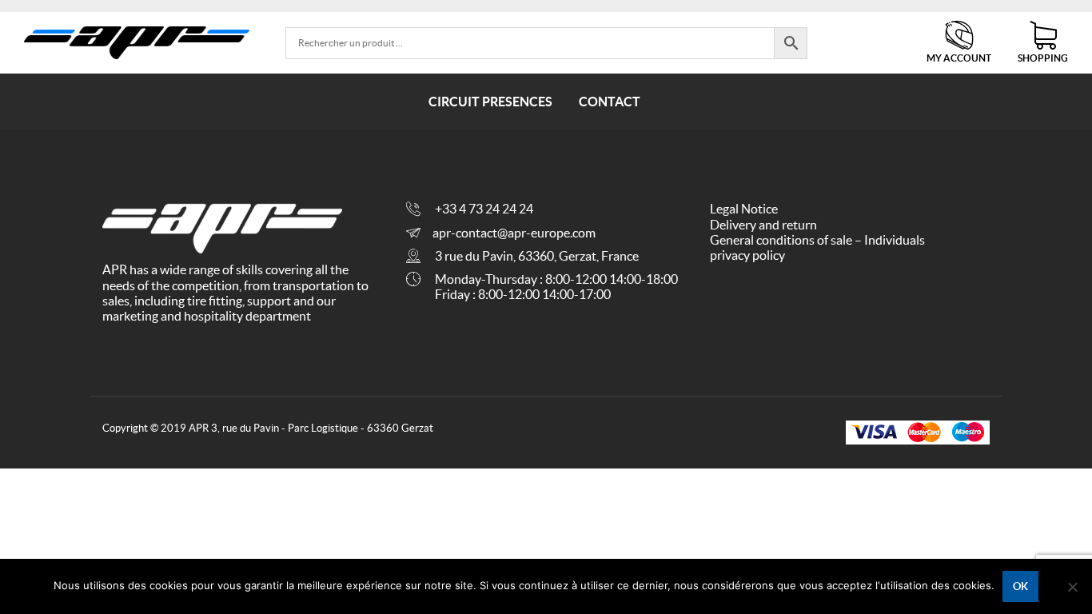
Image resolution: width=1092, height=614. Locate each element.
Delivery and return (763, 224)
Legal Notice (744, 208)
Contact (609, 101)
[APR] (136, 43)
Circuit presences (490, 101)
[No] (1072, 587)
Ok (1020, 586)
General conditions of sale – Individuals (817, 240)
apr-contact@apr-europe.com (514, 232)
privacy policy (747, 255)
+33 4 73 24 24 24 (484, 208)
